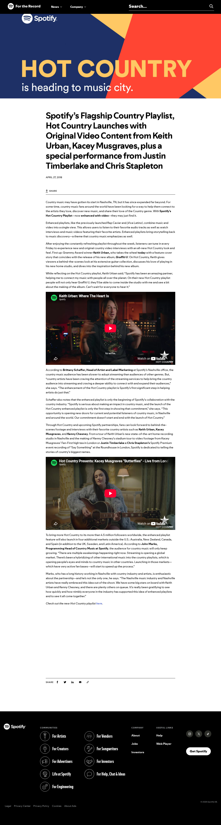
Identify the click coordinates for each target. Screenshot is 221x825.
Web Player (163, 744)
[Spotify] (24, 6)
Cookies (56, 806)
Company (76, 7)
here (99, 603)
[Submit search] (209, 6)
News (55, 7)
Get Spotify (200, 751)
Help (159, 735)
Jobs (134, 744)
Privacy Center (22, 806)
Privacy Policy (41, 806)
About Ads (70, 806)
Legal (8, 806)
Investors (137, 752)
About (135, 735)
